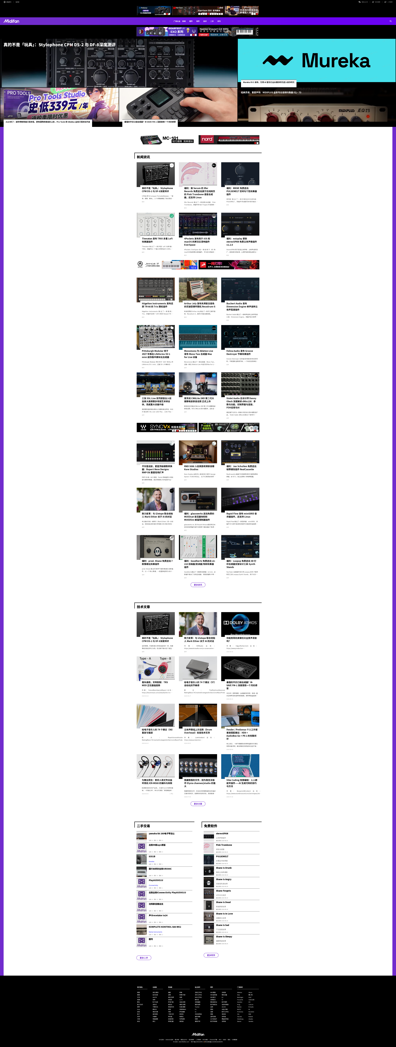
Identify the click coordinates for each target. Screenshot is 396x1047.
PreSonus (240, 1012)
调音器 (181, 1021)
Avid (250, 997)
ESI (249, 1002)
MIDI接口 (213, 997)
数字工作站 (225, 1012)
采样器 (224, 1016)
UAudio (251, 1019)
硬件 (191, 21)
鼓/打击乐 (140, 1004)
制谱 (196, 1019)
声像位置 (170, 1021)
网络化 (181, 1016)
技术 (205, 21)
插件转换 (197, 1016)
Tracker (197, 1007)
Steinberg (240, 1019)
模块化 (155, 1009)
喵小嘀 (177, 1039)
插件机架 (197, 1004)
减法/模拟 (156, 992)
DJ (195, 1009)
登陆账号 (8, 2)
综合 (138, 1021)
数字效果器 (213, 1021)
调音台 (170, 1004)
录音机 (181, 1014)
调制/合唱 (182, 1004)
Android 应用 (169, 1039)
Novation (251, 1012)
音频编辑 (197, 1002)
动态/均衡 (225, 1009)
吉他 (138, 1012)
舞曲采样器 (225, 1019)
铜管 (138, 992)
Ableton (239, 992)
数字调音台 (213, 1004)
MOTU (239, 1009)
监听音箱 (213, 1016)
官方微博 (377, 2)
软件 (198, 21)
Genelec (239, 1002)
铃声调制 (182, 1019)
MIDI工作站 (198, 997)
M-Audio (251, 1007)
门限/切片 (171, 1014)
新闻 (184, 21)
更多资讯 (198, 584)
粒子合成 (155, 1002)
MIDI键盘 (213, 992)
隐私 (229, 1039)
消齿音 (170, 1000)
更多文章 (198, 803)
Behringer (240, 997)
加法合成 (155, 995)
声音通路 (182, 1012)
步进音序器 (198, 1014)
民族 (138, 995)
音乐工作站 (198, 995)
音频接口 (213, 1000)
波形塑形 (155, 1014)
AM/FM (155, 997)
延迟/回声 (171, 997)
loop (138, 1009)
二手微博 (389, 2)
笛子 (138, 1014)
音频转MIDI (182, 1009)
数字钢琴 (224, 1002)
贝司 (138, 997)
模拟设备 (224, 995)
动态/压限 (182, 1002)
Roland (251, 1016)
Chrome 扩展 (213, 1039)
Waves (239, 1021)
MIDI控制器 (213, 995)
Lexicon (251, 1004)
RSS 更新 (205, 1039)
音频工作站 (198, 992)
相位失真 (155, 1012)
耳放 (211, 1014)
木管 (138, 1019)
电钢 (138, 1000)
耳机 (211, 1009)
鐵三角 (251, 995)
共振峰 (155, 1016)
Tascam (239, 1016)
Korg (238, 1004)
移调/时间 (171, 1007)
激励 (169, 992)
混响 (169, 995)
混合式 (155, 1004)
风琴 (138, 1016)
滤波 (169, 1009)
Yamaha (251, 1021)
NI (249, 1009)
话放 (211, 1012)
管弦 (138, 1002)
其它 (154, 1021)
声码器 (170, 1016)
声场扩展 (170, 1002)
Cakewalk (251, 1000)
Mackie (239, 1007)
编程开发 (197, 1021)
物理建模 (155, 1019)
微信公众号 (365, 2)
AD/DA (224, 1007)
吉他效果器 (225, 1004)
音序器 (224, 1021)
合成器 (224, 992)
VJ (195, 1012)
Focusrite (240, 1000)
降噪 (180, 992)
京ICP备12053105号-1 (197, 1042)
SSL (238, 1014)
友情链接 (234, 1039)
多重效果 (170, 1019)
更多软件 (211, 955)
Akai (238, 995)
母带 (180, 997)
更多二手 (144, 957)
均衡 (169, 1012)
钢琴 (138, 1007)
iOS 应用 (161, 1039)
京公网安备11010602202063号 (214, 1042)
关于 (220, 1039)
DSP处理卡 (213, 1019)
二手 (212, 21)
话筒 (211, 1007)
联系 (224, 1039)
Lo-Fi (181, 1000)
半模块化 (155, 1007)
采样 (154, 1000)
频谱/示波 (182, 995)
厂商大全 (177, 21)
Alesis (250, 992)
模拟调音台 (213, 1002)
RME (250, 1014)
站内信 (17, 2)
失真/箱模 (182, 1007)
